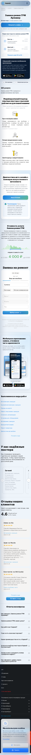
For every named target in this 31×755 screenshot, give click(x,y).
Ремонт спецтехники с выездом (10, 411)
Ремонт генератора (6, 428)
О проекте (4, 684)
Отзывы (3, 677)
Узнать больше (15, 197)
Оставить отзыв (15, 598)
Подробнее (6, 739)
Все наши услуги (6, 716)
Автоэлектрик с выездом (8, 401)
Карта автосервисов (7, 680)
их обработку (19, 321)
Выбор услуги (14, 312)
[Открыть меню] (27, 3)
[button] (15, 25)
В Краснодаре (5, 703)
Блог (2, 687)
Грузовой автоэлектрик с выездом (11, 405)
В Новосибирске (6, 706)
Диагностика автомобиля (8, 431)
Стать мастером (6, 691)
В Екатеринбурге (6, 711)
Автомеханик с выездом (7, 421)
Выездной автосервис (7, 424)
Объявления (4, 673)
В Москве (4, 700)
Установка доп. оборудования (9, 418)
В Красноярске (5, 709)
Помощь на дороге (6, 408)
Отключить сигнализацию (8, 414)
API (2, 669)
